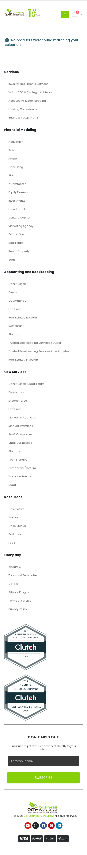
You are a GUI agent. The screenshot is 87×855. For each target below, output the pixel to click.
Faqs (11, 543)
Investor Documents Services (28, 84)
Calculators (16, 509)
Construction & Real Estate (26, 384)
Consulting (15, 167)
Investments (16, 201)
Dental (12, 292)
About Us (14, 567)
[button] (65, 14)
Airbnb (13, 150)
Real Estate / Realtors (23, 318)
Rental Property (19, 251)
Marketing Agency (20, 226)
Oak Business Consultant (38, 816)
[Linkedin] (59, 825)
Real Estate (16, 243)
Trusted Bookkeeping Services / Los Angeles (38, 351)
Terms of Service (19, 601)
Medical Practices (20, 426)
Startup (13, 175)
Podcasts (14, 534)
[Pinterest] (51, 825)
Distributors (16, 392)
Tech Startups (17, 460)
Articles (13, 517)
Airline (12, 159)
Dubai (12, 485)
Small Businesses (20, 443)
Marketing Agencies (22, 418)
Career (13, 584)
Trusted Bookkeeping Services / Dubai (34, 343)
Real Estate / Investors (23, 360)
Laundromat (16, 209)
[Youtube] (27, 825)
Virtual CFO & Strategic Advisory (30, 92)
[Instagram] (35, 825)
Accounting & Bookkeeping (27, 101)
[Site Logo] (23, 14)
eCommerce (17, 184)
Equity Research (19, 192)
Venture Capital (19, 218)
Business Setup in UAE (23, 118)
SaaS (12, 260)
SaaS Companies (20, 434)
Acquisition (15, 142)
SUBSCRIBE (43, 777)
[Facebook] (43, 825)
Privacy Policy (17, 609)
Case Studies (17, 526)
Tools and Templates (22, 575)
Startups (14, 334)
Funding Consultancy (22, 109)
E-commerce (17, 401)
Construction (17, 284)
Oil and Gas (16, 234)
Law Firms (15, 309)
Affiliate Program (19, 592)
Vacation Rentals (20, 476)
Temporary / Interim (22, 468)
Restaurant (15, 326)
